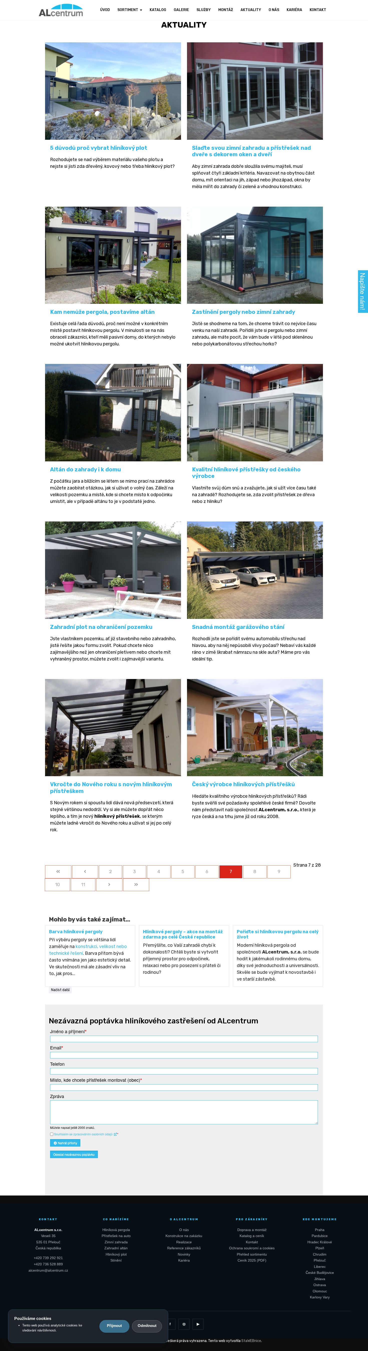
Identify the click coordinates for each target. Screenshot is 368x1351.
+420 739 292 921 (48, 1258)
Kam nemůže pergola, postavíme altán (102, 312)
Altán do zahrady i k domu (85, 469)
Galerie (181, 10)
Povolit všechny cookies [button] (114, 1326)
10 (57, 884)
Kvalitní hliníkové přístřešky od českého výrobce (246, 472)
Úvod (105, 10)
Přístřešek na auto (116, 1236)
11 (83, 884)
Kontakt (318, 10)
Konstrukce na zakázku (183, 1236)
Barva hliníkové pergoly (76, 931)
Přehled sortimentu (252, 1254)
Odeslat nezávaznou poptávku (74, 1154)
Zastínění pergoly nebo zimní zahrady (243, 312)
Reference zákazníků (184, 1248)
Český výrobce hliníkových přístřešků (243, 784)
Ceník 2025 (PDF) (252, 1260)
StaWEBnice (251, 1341)
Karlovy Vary (320, 1297)
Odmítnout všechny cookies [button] (147, 1326)
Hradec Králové (319, 1242)
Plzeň (319, 1248)
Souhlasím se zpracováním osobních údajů (83, 1134)
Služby (204, 10)
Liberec (320, 1267)
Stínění (116, 1260)
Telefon (57, 1063)
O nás (274, 10)
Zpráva (57, 1096)
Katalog (158, 10)
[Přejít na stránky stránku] (85, 871)
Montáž (225, 10)
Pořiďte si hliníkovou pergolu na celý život (278, 934)
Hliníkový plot (116, 1254)
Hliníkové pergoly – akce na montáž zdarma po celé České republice (183, 934)
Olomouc (320, 1291)
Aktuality (251, 10)
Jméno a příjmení (68, 1031)
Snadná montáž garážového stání (238, 627)
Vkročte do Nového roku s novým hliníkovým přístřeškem (111, 787)
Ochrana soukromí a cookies (252, 1248)
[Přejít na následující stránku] (109, 884)
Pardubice (320, 1236)
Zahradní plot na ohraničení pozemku (101, 627)
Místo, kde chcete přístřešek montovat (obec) (96, 1079)
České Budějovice (320, 1273)
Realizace (184, 1242)
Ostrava (319, 1285)
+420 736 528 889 (48, 1264)
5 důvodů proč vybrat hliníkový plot (98, 148)
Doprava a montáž (252, 1230)
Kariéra (294, 10)
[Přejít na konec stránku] (136, 884)
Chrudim (319, 1254)
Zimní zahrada (116, 1242)
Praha (319, 1230)
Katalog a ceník (252, 1236)
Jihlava (319, 1279)
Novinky (184, 1254)
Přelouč (320, 1260)
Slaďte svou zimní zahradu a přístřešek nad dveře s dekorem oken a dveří (251, 151)
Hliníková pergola (116, 1230)
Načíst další (60, 990)
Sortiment (127, 10)
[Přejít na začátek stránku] (58, 871)
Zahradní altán (116, 1248)
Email (56, 1047)
